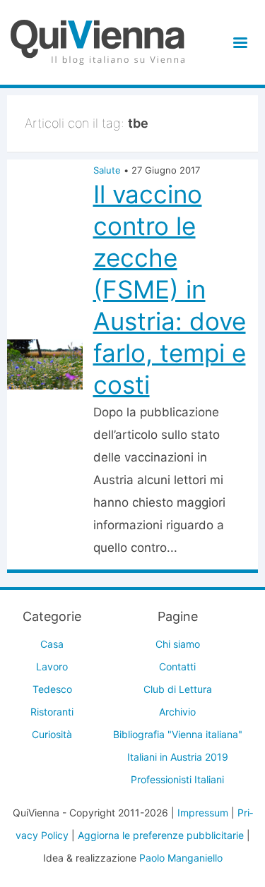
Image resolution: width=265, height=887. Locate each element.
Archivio (177, 712)
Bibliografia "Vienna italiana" (177, 734)
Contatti (177, 666)
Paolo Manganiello (181, 858)
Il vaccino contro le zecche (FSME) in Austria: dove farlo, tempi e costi (169, 289)
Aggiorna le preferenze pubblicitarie (161, 835)
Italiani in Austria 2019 (177, 757)
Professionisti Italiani (177, 779)
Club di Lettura (177, 689)
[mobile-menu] (237, 42)
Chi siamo (177, 644)
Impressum (202, 813)
